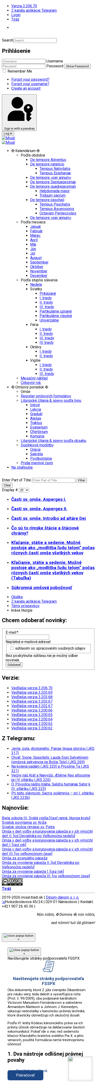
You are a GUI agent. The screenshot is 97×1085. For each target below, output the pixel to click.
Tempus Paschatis (55, 204)
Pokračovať (25, 1075)
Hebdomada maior (55, 191)
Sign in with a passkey (19, 128)
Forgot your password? (30, 79)
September (39, 262)
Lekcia (35, 409)
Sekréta (36, 454)
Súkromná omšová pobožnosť (41, 587)
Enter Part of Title (17, 480)
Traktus (36, 423)
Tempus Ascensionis (57, 209)
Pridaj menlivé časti (37, 463)
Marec (35, 235)
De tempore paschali (47, 200)
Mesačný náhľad (34, 378)
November (38, 271)
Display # (10, 490)
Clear (7, 485)
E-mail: (12, 632)
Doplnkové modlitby (37, 445)
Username (54, 61)
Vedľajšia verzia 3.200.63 (32, 723)
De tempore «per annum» (50, 177)
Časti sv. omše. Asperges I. (38, 499)
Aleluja (35, 418)
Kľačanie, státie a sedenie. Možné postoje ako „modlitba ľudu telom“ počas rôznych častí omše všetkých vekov (53, 548)
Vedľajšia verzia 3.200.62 (32, 728)
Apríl (34, 240)
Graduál (36, 414)
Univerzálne (49, 320)
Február (36, 231)
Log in (8, 133)
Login (15, 15)
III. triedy (47, 307)
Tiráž (15, 19)
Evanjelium (39, 427)
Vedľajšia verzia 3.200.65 (32, 715)
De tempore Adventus (48, 159)
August (36, 258)
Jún (33, 249)
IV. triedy (47, 342)
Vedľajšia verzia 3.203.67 (32, 701)
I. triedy (46, 298)
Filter (81, 480)
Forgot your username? (30, 84)
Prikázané (48, 293)
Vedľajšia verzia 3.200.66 (32, 710)
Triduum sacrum (52, 195)
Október (36, 267)
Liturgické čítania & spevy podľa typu (51, 400)
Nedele (36, 284)
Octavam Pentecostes (58, 213)
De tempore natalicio (47, 164)
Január (35, 226)
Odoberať (14, 665)
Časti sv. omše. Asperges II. (39, 508)
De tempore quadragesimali (53, 186)
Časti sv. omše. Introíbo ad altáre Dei (48, 518)
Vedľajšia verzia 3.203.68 (32, 697)
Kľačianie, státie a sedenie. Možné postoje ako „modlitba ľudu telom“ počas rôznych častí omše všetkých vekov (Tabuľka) (53, 570)
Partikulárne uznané (56, 311)
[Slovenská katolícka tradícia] (80, 1068)
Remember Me (19, 71)
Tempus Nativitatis (55, 168)
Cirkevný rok (31, 382)
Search (7, 40)
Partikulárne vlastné (56, 316)
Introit (35, 405)
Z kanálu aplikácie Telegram (34, 10)
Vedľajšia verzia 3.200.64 (32, 719)
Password (54, 66)
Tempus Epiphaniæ (55, 173)
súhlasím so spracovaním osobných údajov (50, 648)
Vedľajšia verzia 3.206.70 (32, 688)
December (38, 275)
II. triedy (46, 302)
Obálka (17, 597)
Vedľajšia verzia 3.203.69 (32, 692)
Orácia (35, 449)
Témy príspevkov (25, 606)
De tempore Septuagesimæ (53, 182)
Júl (32, 253)
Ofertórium (39, 431)
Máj (33, 244)
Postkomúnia (41, 458)
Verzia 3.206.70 (24, 6)
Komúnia (37, 436)
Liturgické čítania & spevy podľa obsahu (53, 440)
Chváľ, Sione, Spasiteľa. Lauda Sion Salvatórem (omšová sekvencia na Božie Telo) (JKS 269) (49, 759)
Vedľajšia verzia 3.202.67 (32, 706)
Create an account (25, 88)
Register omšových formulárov (46, 396)
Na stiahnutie (22, 467)
